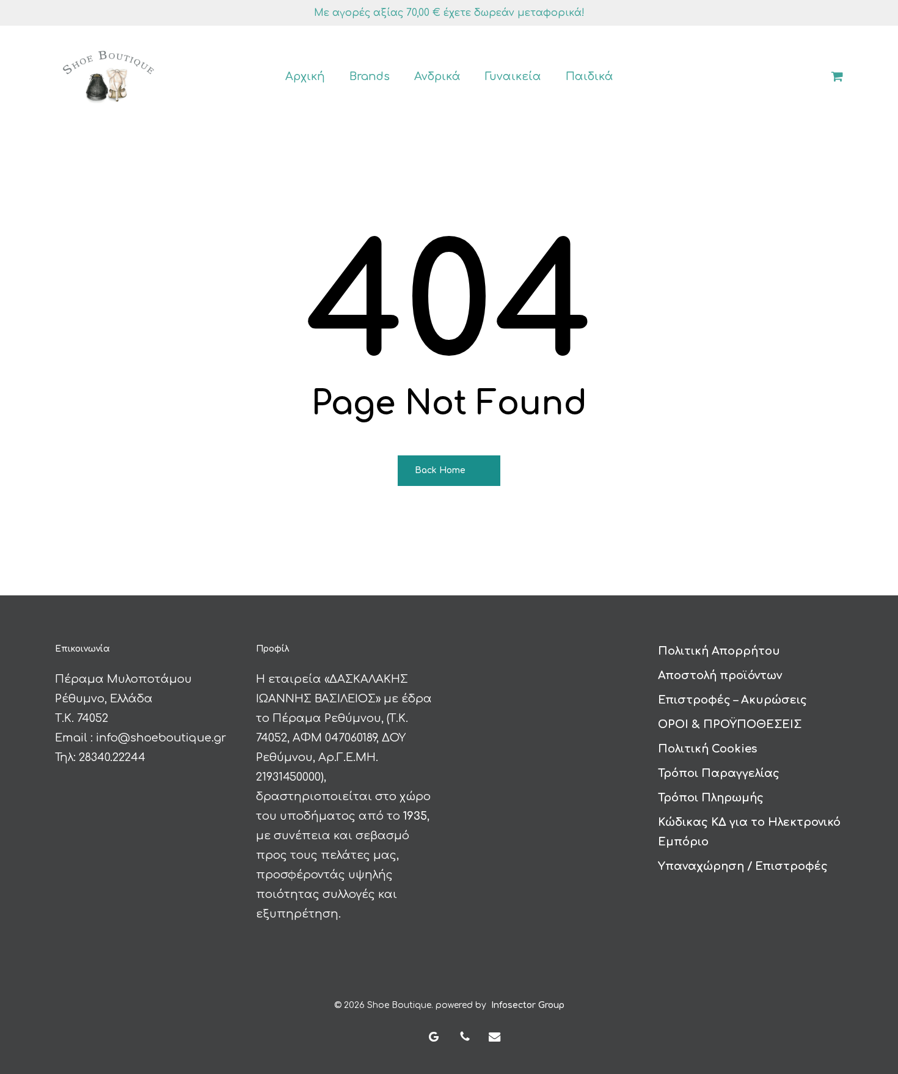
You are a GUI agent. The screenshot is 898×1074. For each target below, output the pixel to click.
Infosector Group (527, 1005)
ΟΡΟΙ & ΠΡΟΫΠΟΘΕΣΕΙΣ (729, 724)
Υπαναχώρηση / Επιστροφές (743, 866)
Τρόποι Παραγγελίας (718, 773)
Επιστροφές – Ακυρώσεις (732, 700)
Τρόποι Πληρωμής (711, 798)
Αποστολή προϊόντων (720, 675)
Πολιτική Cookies (707, 749)
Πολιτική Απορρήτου (719, 651)
